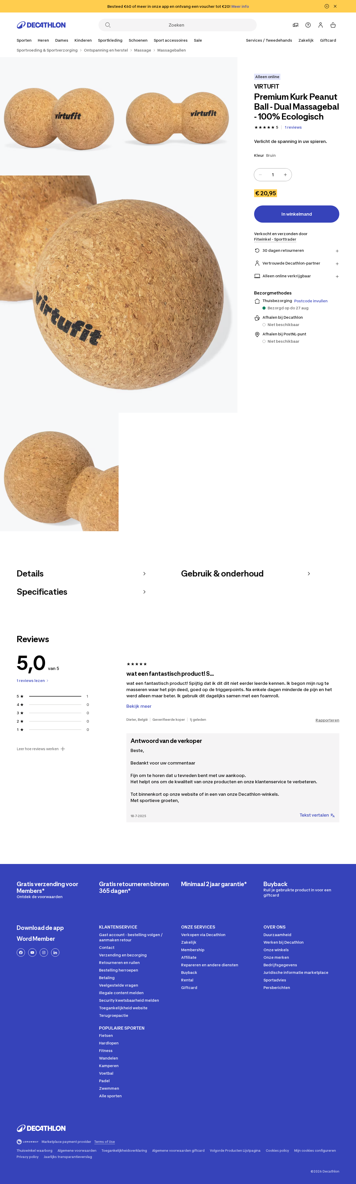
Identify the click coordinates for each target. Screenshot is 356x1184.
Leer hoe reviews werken (38, 749)
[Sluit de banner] (335, 6)
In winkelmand (296, 214)
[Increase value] (285, 174)
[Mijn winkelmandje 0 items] (333, 25)
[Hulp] (308, 25)
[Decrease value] (260, 174)
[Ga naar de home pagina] (41, 25)
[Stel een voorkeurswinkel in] (295, 25)
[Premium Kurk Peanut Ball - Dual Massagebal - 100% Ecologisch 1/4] (178, 116)
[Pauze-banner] (327, 6)
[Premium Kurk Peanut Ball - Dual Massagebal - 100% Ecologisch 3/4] (118, 294)
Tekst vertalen (314, 815)
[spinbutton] (273, 175)
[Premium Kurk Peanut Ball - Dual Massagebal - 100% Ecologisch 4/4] (59, 472)
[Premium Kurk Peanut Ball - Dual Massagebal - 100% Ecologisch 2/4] (59, 116)
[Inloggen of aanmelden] (320, 25)
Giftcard (328, 40)
